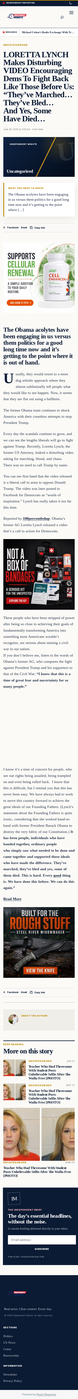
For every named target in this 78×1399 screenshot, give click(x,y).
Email (24, 227)
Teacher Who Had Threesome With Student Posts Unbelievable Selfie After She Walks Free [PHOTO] (50, 1072)
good (57, 875)
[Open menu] (71, 16)
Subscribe (42, 1249)
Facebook (13, 227)
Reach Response (46, 1394)
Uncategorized (15, 44)
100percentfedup (36, 518)
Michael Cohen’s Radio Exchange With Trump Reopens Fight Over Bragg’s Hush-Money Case (48, 32)
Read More (12, 899)
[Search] (61, 16)
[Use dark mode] (70, 3)
